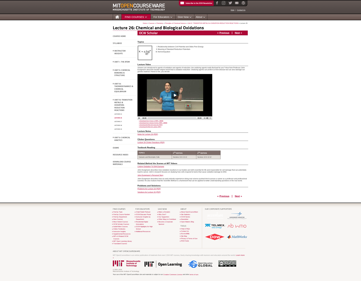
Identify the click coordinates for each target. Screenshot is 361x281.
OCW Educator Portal (143, 214)
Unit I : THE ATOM (122, 62)
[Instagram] (223, 5)
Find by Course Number (121, 214)
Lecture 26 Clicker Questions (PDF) (151, 143)
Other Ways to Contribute (167, 219)
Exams (116, 147)
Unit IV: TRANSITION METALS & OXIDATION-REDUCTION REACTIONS (213, 23)
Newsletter (184, 219)
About (199, 16)
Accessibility (185, 233)
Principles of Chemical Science (175, 23)
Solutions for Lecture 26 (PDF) (149, 192)
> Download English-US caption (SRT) (150, 126)
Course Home (119, 36)
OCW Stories (185, 217)
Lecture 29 (118, 129)
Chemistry (159, 23)
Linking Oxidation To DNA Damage (150, 167)
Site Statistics (185, 214)
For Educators (161, 16)
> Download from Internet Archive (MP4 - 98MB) (153, 123)
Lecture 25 (118, 114)
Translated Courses (120, 243)
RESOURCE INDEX (120, 154)
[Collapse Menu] (113, 100)
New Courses (118, 219)
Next (237, 32)
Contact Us (241, 10)
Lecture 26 (118, 118)
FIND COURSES (134, 16)
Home (145, 23)
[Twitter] (230, 5)
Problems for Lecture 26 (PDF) (149, 189)
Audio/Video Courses (120, 226)
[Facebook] (217, 5)
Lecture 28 (118, 125)
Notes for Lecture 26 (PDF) (147, 134)
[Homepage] (117, 16)
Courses (152, 23)
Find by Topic (118, 212)
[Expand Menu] (113, 51)
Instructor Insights (120, 52)
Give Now (183, 16)
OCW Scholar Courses (121, 224)
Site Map (184, 236)
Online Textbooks (119, 229)
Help (232, 10)
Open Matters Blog (187, 222)
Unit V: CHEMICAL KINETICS (122, 138)
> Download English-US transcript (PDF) (151, 125)
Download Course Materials (122, 163)
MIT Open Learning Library (122, 241)
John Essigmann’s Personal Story (150, 175)
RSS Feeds (185, 241)
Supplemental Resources (122, 234)
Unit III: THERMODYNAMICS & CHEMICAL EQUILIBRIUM (123, 87)
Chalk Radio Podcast (143, 212)
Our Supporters (164, 217)
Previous (224, 32)
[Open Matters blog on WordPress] (243, 5)
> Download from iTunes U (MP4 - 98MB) (151, 121)
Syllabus (117, 43)
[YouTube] (236, 5)
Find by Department (120, 217)
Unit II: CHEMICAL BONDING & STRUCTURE (122, 73)
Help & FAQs (185, 229)
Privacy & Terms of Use (189, 238)
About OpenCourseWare (189, 212)
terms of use (194, 275)
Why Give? (162, 214)
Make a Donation (164, 212)
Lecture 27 (118, 121)
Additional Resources (143, 231)
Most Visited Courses (120, 222)
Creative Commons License (172, 275)
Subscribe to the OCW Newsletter (199, 3)
